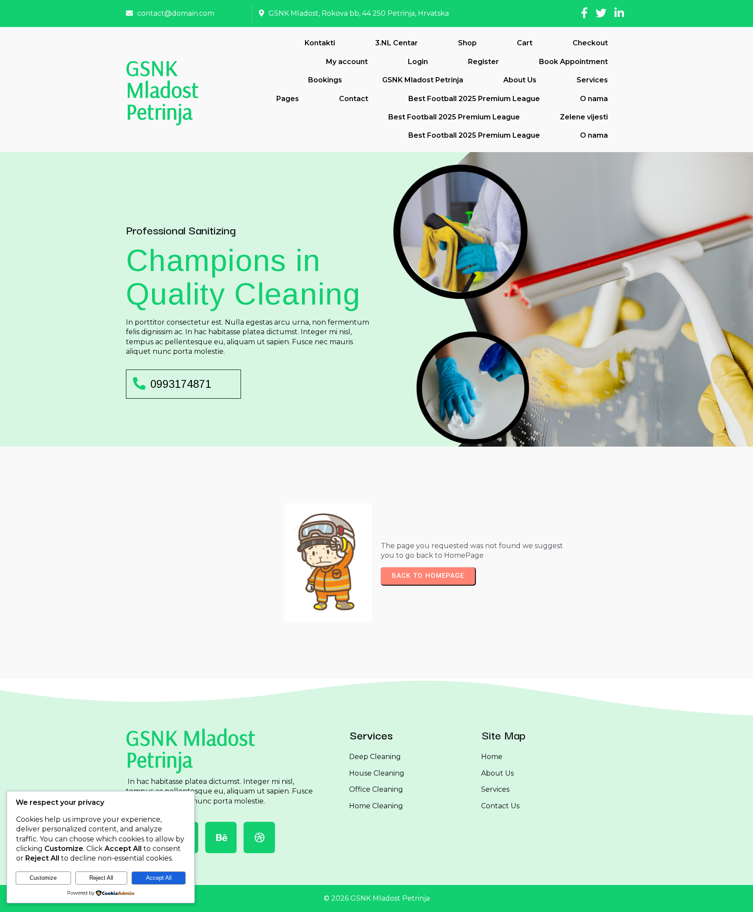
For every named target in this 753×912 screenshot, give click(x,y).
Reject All (101, 878)
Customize (43, 878)
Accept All (159, 878)
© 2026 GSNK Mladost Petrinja (377, 898)
